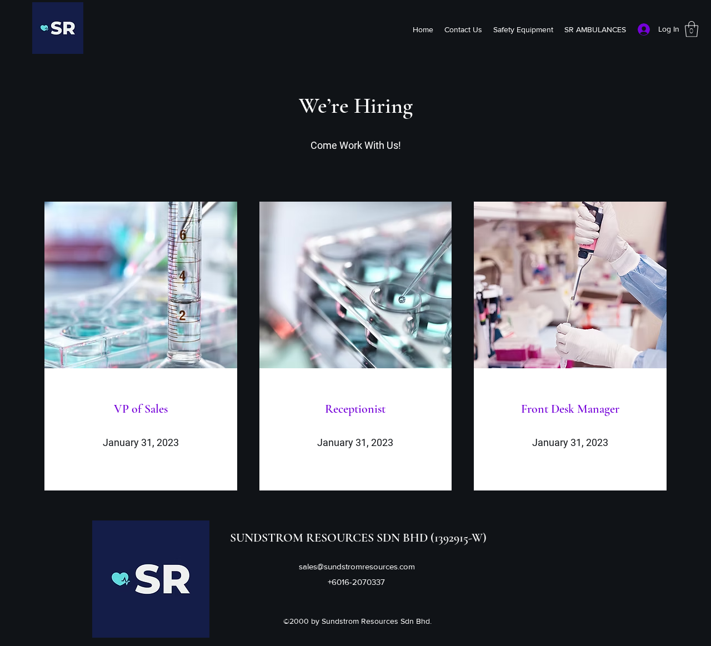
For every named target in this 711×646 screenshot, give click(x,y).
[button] (691, 29)
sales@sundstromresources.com (357, 566)
